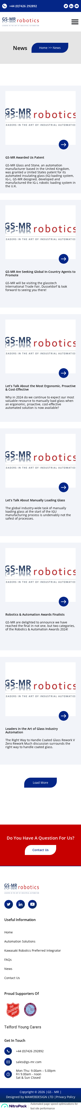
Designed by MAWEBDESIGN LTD (29, 1097)
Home (8, 932)
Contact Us (12, 978)
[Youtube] (77, 6)
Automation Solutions (19, 941)
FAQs (8, 960)
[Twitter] (66, 6)
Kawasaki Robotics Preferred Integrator (32, 950)
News (8, 969)
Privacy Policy (65, 1097)
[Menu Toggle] (75, 22)
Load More (40, 782)
